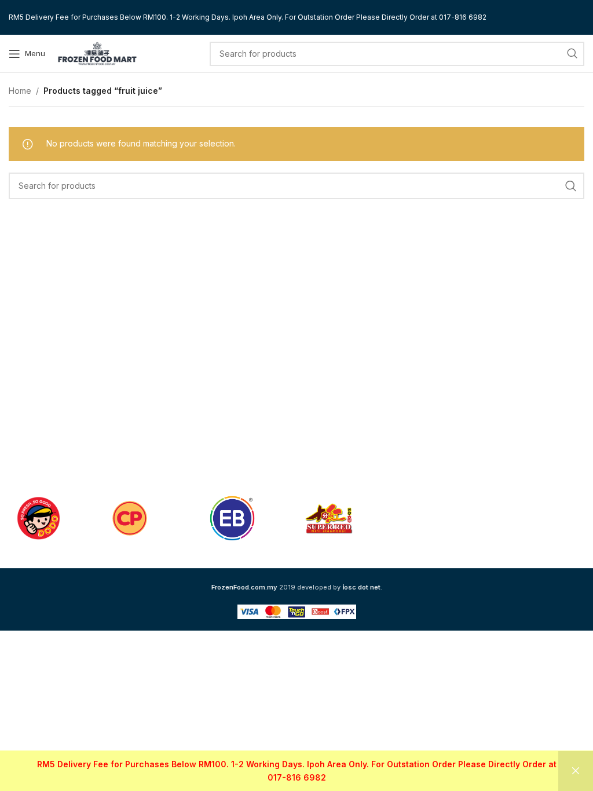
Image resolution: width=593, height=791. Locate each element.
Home (20, 91)
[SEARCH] (572, 54)
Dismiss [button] (575, 771)
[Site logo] (97, 52)
